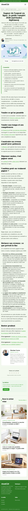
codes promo (15, 161)
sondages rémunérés (9, 134)
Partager (6, 61)
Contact (3, 502)
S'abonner (6, 389)
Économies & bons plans (20, 488)
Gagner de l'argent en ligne (21, 486)
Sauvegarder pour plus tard (17, 61)
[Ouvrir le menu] (25, 4)
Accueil (2, 9)
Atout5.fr (5, 4)
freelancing (6, 130)
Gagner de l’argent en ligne (11, 9)
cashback (5, 161)
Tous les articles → (23, 400)
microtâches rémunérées (19, 130)
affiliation (4, 147)
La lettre (3, 504)
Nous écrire (17, 500)
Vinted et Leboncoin (15, 118)
